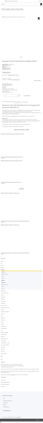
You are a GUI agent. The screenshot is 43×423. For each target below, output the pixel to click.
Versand (18, 417)
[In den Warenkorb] (3, 15)
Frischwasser (3, 301)
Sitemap (4, 404)
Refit (2, 359)
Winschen (3, 349)
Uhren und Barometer (5, 344)
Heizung (2, 309)
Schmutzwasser (4, 334)
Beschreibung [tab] (18, 102)
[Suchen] (41, 4)
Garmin (2, 276)
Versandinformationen (5, 384)
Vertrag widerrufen (6, 410)
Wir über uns (3, 380)
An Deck (2, 265)
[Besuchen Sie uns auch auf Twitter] (3, 413)
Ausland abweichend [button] (16, 79)
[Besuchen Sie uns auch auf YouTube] (3, 415)
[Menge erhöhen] (18, 98)
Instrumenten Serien (5, 292)
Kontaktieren (12, 374)
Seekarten (3, 336)
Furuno (2, 278)
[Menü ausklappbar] (2, 1)
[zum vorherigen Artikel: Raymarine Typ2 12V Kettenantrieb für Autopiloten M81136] (2, 12)
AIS (1, 263)
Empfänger (3, 297)
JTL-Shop (40, 420)
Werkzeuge (3, 347)
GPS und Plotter (4, 305)
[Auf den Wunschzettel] (39, 18)
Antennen (3, 267)
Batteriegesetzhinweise (7, 400)
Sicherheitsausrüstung (5, 342)
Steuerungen (3, 340)
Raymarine (8, 67)
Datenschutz (5, 402)
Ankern (2, 261)
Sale (1, 330)
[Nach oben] (0, 422)
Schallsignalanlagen (4, 332)
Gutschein (3, 351)
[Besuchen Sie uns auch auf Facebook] (3, 412)
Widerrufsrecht (6, 406)
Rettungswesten (4, 328)
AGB (4, 398)
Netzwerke (3, 320)
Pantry (2, 322)
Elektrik (2, 295)
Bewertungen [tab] (24, 102)
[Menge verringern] (3, 95)
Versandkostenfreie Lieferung (13, 75)
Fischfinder (3, 299)
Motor (2, 315)
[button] (35, 1)
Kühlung (2, 313)
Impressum (3, 386)
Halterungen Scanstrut (5, 307)
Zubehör (3, 280)
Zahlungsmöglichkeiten (5, 382)
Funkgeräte (3, 303)
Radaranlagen (3, 326)
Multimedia (3, 317)
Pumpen (2, 324)
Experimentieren (4, 353)
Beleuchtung (3, 290)
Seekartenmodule (4, 338)
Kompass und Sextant (5, 311)
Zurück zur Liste (3, 8)
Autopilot (3, 269)
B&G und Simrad (4, 274)
